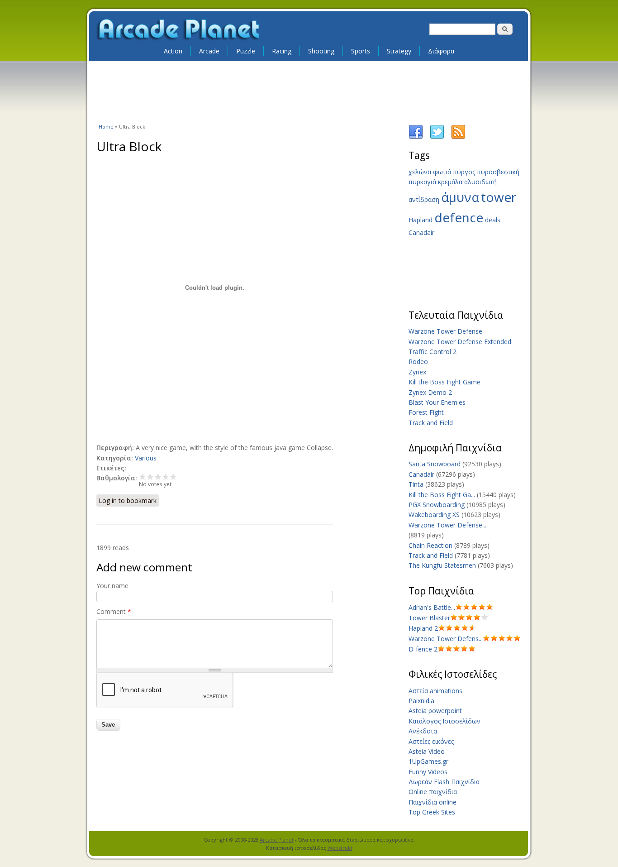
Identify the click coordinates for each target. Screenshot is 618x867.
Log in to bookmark (128, 500)
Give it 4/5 (166, 476)
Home (106, 126)
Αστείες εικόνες (431, 741)
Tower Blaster (429, 617)
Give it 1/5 (143, 476)
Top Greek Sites (432, 812)
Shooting (321, 51)
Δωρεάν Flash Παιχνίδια (444, 781)
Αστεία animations (435, 690)
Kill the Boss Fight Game (444, 382)
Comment (113, 611)
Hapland (421, 220)
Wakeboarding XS (434, 514)
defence (458, 217)
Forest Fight (426, 412)
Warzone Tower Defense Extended (460, 341)
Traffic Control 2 (432, 351)
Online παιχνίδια (433, 791)
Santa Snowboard (435, 464)
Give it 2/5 (150, 476)
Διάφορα (441, 51)
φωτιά (442, 172)
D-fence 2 (423, 649)
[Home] (178, 30)
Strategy (399, 51)
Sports (360, 51)
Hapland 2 (423, 628)
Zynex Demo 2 (430, 392)
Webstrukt (340, 847)
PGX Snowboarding (437, 504)
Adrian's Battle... (432, 607)
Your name (112, 585)
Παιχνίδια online (432, 802)
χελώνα (420, 172)
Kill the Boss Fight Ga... (442, 494)
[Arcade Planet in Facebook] (416, 137)
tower (498, 197)
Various (146, 458)
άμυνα (460, 197)
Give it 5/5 (173, 476)
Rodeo (418, 361)
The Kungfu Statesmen (442, 565)
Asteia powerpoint (435, 710)
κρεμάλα (450, 181)
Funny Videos (428, 771)
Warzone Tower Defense (445, 331)
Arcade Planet (277, 839)
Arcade (209, 51)
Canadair (421, 232)
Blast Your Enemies (437, 402)
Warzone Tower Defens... (446, 638)
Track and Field (431, 422)
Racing (281, 51)
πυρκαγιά (422, 181)
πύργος (464, 172)
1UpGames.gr (428, 761)
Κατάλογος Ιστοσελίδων (444, 721)
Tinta (416, 484)
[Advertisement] (309, 91)
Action (173, 51)
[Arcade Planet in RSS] (458, 137)
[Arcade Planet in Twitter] (437, 137)
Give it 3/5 (158, 476)
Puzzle (245, 51)
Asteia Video (427, 751)
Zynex (417, 372)
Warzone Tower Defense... (447, 525)
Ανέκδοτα (423, 731)
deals (492, 220)
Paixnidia (421, 700)
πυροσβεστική (498, 172)
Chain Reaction (430, 545)
